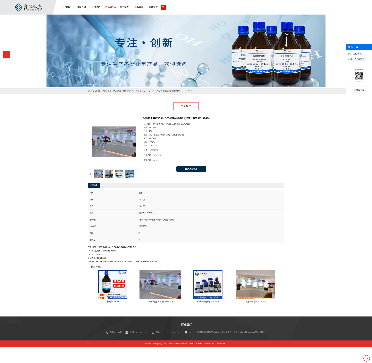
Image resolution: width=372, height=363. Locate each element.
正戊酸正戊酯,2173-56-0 (255, 301)
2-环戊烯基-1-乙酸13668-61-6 (160, 301)
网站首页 (107, 91)
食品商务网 (220, 344)
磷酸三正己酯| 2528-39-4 (208, 301)
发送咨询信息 (191, 169)
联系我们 (186, 324)
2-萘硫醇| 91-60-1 (112, 301)
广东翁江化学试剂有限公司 (177, 344)
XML (192, 344)
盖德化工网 (209, 344)
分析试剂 (127, 91)
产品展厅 (117, 91)
